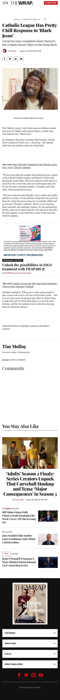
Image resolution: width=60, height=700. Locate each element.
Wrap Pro (10, 643)
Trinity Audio (28, 118)
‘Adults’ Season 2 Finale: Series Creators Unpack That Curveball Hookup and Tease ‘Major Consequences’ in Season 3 (30, 483)
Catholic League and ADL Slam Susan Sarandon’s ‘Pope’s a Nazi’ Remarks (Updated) (29, 285)
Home (16, 19)
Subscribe (51, 3)
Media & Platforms (31, 19)
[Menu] (5, 3)
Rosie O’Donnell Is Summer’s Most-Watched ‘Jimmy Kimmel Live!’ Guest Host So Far (19, 562)
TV (45, 19)
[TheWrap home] (22, 3)
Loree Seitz (19, 500)
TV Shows (6, 509)
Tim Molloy (12, 51)
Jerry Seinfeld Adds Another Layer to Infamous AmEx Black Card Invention (18, 539)
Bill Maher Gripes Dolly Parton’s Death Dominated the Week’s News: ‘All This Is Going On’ (19, 517)
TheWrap (10, 633)
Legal (8, 654)
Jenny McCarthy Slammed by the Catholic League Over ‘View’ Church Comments (29, 166)
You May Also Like (20, 426)
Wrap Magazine (14, 664)
